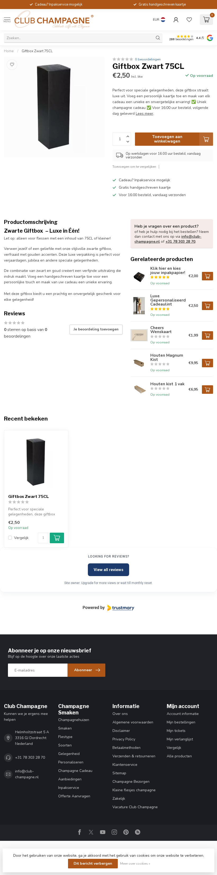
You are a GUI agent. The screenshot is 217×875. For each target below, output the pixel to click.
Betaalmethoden (126, 747)
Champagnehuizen (73, 719)
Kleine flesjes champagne (134, 790)
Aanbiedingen (70, 779)
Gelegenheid (69, 753)
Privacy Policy (123, 739)
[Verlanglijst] (189, 19)
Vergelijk (21, 538)
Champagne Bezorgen (131, 781)
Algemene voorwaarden (132, 722)
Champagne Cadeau (75, 770)
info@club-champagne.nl (27, 774)
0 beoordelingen (148, 59)
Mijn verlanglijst (180, 739)
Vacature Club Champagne (135, 807)
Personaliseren (70, 762)
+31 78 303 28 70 (180, 241)
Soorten (65, 745)
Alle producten (179, 756)
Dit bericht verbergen (93, 863)
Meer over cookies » (135, 863)
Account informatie (183, 713)
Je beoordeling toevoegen (96, 329)
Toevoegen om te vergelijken (134, 166)
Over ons (120, 713)
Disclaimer (121, 730)
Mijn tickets (176, 730)
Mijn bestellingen (181, 722)
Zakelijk (118, 798)
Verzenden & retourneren (133, 756)
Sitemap (119, 773)
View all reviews (108, 569)
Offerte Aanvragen (74, 796)
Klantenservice (124, 764)
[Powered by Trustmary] (108, 608)
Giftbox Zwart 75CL (37, 51)
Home (9, 51)
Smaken (65, 728)
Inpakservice (68, 787)
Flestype (65, 736)
